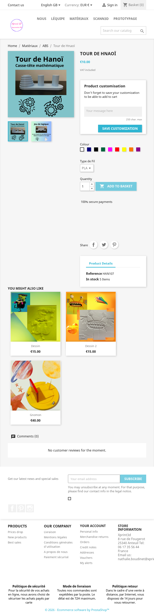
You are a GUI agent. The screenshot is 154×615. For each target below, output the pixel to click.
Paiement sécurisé (56, 557)
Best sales (14, 542)
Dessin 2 (91, 346)
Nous (41, 18)
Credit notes (88, 547)
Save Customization (120, 128)
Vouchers (86, 558)
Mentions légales (55, 537)
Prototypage (125, 18)
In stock (92, 279)
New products (17, 537)
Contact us (16, 5)
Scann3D (101, 18)
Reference (94, 274)
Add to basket (116, 186)
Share (93, 245)
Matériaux (79, 18)
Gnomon (35, 415)
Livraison (50, 532)
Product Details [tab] (100, 263)
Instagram (30, 508)
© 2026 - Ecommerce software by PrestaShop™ (77, 610)
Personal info (89, 531)
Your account (93, 526)
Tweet (104, 245)
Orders (84, 542)
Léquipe (58, 18)
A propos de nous (56, 552)
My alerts (86, 563)
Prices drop (15, 532)
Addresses (87, 552)
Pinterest (114, 245)
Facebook (12, 508)
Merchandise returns (94, 537)
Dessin (35, 346)
